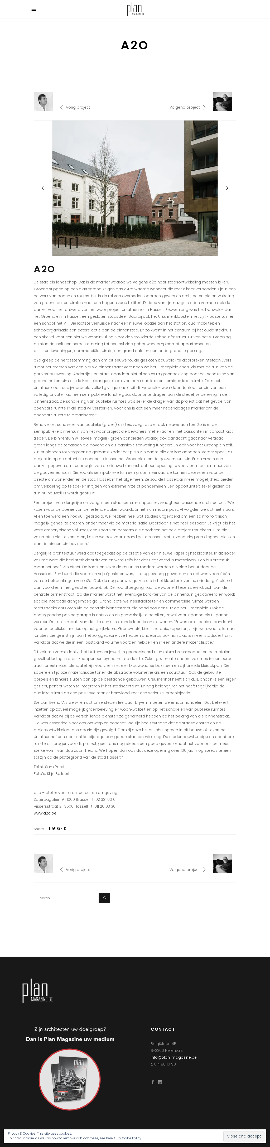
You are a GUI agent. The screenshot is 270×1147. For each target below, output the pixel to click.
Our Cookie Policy (127, 1138)
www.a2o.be (45, 813)
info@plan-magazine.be (174, 1057)
